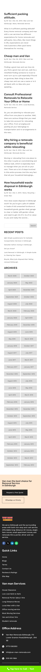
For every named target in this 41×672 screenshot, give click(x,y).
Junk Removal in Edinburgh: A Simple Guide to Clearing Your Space (20, 254)
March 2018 (29, 339)
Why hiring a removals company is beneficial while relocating (18, 143)
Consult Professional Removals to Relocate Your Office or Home (18, 98)
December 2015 (12, 409)
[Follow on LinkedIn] (12, 543)
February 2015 (12, 444)
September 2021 (12, 297)
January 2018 (12, 346)
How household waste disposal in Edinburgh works (18, 186)
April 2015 (12, 437)
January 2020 (12, 318)
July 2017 (29, 353)
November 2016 (12, 374)
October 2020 (29, 297)
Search (33, 225)
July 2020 (28, 304)
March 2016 (29, 395)
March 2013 (29, 458)
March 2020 (12, 311)
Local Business (28, 105)
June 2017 (12, 360)
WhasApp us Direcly (13, 500)
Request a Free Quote (14, 492)
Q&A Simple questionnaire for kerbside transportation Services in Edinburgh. (18, 239)
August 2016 (12, 381)
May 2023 (28, 283)
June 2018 (29, 332)
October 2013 (12, 458)
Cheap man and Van (17, 56)
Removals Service (23, 23)
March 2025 (12, 276)
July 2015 (29, 423)
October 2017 (29, 346)
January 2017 (29, 367)
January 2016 (29, 402)
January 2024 (12, 283)
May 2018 (12, 339)
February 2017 (12, 367)
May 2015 (29, 430)
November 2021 (28, 290)
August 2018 (12, 332)
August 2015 (12, 423)
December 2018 (28, 325)
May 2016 (29, 388)
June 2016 (12, 388)
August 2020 (12, 304)
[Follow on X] (8, 543)
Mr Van (8, 21)
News (15, 23)
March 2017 (29, 360)
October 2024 (29, 276)
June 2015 (12, 430)
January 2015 (29, 444)
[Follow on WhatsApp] (16, 543)
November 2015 (28, 409)
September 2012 (12, 465)
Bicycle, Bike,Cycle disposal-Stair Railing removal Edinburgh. (18, 260)
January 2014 (29, 451)
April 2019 (28, 318)
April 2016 (12, 395)
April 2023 (12, 290)
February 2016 (12, 402)
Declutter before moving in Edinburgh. (18, 245)
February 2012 (29, 465)
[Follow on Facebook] (3, 543)
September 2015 (29, 416)
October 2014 (12, 451)
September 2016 (29, 374)
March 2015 (29, 437)
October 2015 (12, 416)
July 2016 (28, 381)
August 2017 (12, 353)
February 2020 (29, 311)
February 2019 (12, 325)
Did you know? (9, 248)
